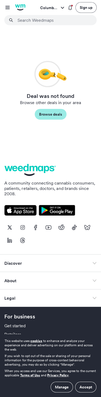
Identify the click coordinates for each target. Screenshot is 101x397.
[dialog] (50, 365)
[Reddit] (61, 227)
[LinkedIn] (9, 240)
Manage (62, 387)
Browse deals (50, 114)
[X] (9, 227)
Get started (15, 325)
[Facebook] (35, 227)
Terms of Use (30, 375)
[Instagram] (22, 227)
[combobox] (53, 20)
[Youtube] (48, 227)
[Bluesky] (87, 227)
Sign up (86, 7)
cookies (36, 341)
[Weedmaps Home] (20, 7)
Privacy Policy (58, 375)
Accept (85, 387)
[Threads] (22, 240)
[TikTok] (74, 227)
